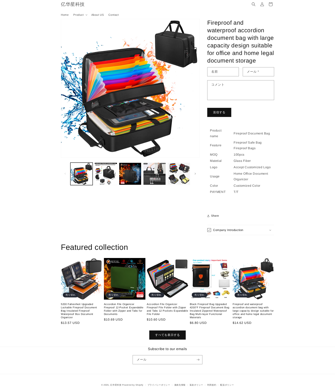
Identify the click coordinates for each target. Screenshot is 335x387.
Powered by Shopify (132, 385)
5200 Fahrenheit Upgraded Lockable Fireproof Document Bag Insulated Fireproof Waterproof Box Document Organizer (79, 311)
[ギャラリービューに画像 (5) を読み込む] (179, 174)
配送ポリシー (227, 385)
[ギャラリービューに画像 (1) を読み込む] (81, 174)
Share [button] (215, 215)
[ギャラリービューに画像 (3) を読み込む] (130, 174)
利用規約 (211, 385)
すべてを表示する (167, 334)
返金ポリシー (196, 385)
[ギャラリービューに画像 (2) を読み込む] (106, 174)
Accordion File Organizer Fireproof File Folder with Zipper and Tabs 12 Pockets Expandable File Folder (167, 309)
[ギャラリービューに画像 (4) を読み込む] (154, 174)
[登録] (198, 359)
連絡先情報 (180, 385)
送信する (219, 112)
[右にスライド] (195, 173)
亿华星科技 (116, 385)
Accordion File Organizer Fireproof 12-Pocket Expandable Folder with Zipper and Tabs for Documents (123, 309)
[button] (80, 15)
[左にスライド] (65, 173)
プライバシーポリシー (159, 385)
